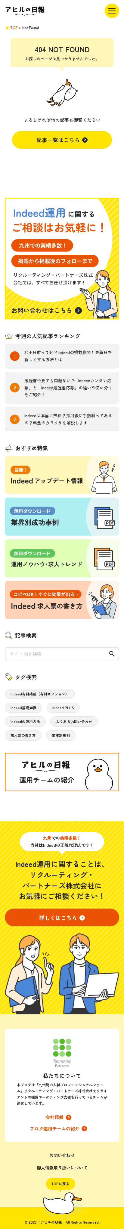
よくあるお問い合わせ (74, 721)
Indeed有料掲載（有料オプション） (40, 693)
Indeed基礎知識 (23, 707)
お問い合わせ (62, 1155)
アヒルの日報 (25, 11)
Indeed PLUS (63, 707)
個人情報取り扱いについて (62, 1168)
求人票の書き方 (23, 735)
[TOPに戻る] (62, 1205)
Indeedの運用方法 (25, 721)
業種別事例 (61, 735)
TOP (13, 27)
